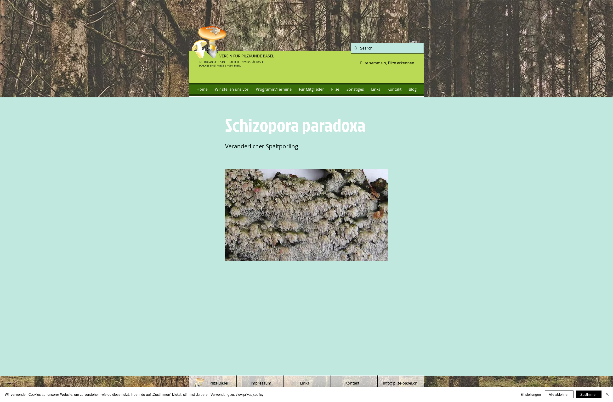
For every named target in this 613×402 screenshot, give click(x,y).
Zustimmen (588, 394)
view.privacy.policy (249, 394)
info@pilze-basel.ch (400, 383)
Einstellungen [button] (531, 394)
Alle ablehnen (559, 394)
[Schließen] (607, 394)
